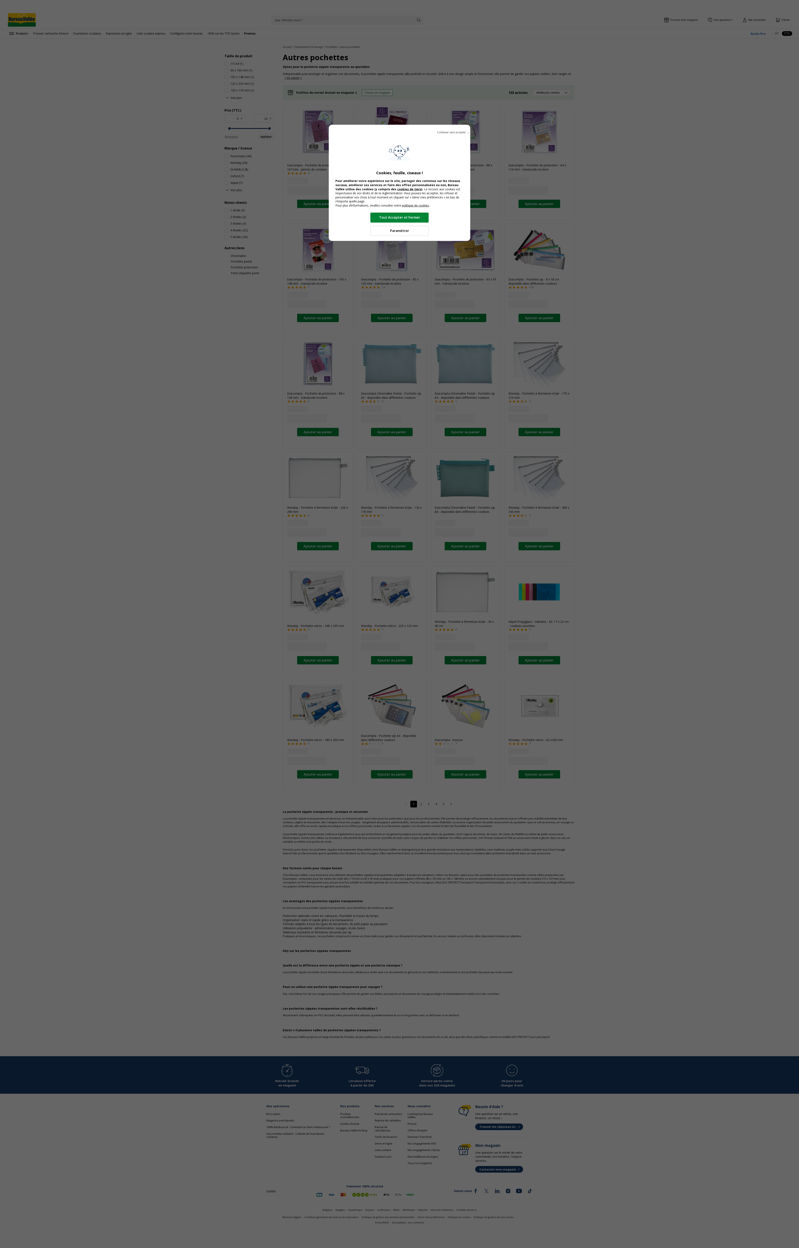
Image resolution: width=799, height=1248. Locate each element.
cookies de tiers (409, 189)
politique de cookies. (415, 205)
